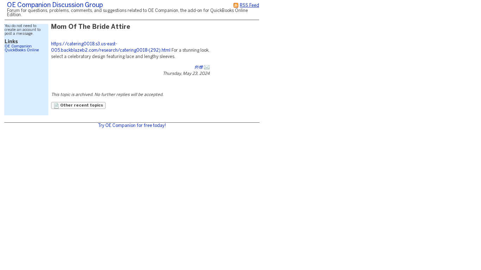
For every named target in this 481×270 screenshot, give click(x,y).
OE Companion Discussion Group (55, 5)
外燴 (198, 67)
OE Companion (18, 46)
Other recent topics (81, 105)
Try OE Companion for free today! (132, 126)
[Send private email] (207, 67)
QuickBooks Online (22, 50)
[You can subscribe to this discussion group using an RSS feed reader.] (236, 5)
